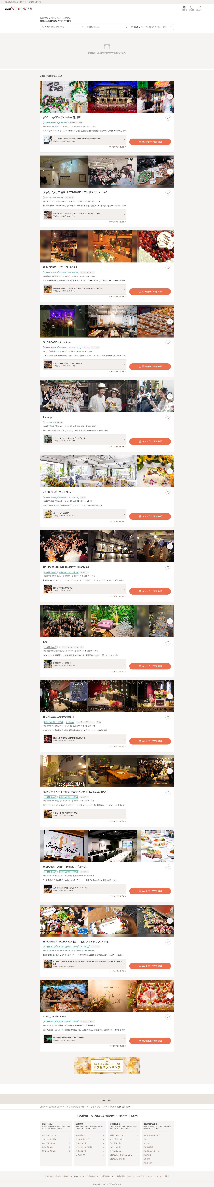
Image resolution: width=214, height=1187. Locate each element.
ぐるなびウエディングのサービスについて (141, 1176)
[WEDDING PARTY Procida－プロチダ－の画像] (107, 846)
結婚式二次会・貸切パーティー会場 (82, 1107)
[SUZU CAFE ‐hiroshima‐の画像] (107, 321)
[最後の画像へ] (170, 97)
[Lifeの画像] (107, 621)
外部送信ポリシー (94, 1176)
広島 (98, 1107)
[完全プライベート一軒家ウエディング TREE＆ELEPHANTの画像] (107, 771)
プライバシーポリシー (78, 1176)
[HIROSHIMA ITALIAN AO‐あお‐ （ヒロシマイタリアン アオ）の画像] (107, 921)
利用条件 (66, 1176)
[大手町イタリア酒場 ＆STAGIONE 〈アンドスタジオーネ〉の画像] (107, 172)
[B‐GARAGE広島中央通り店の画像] (107, 696)
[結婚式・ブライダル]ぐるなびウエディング (54, 1107)
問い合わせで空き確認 (152, 291)
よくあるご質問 (162, 1176)
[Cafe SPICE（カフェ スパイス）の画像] (107, 246)
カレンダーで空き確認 (152, 142)
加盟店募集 (121, 1176)
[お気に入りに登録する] (168, 118)
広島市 (105, 1107)
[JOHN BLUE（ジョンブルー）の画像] (107, 471)
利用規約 (58, 1176)
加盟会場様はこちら (108, 1176)
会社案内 (50, 1176)
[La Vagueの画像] (107, 396)
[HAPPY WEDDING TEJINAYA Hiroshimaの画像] (107, 546)
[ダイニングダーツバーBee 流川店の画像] (107, 97)
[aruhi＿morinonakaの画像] (107, 996)
